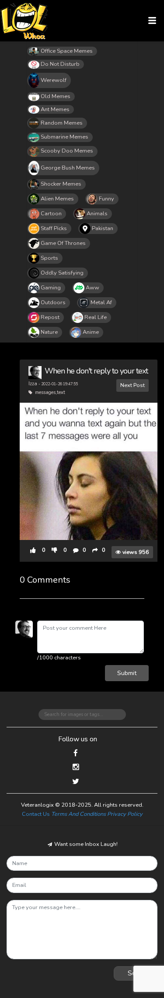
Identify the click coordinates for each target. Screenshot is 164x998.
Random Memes (62, 123)
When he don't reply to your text (96, 371)
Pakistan (102, 228)
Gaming (51, 288)
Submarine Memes (64, 137)
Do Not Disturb (60, 64)
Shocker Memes (61, 184)
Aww (92, 288)
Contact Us (36, 814)
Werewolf (53, 80)
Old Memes (55, 96)
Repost (50, 317)
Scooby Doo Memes (67, 151)
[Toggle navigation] (152, 21)
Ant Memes (55, 109)
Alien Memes (57, 199)
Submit (126, 673)
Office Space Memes (67, 51)
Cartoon (51, 213)
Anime (91, 332)
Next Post (132, 385)
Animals (97, 213)
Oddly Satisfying (62, 273)
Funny (106, 199)
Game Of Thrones (63, 243)
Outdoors (53, 302)
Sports (49, 258)
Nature (49, 332)
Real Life (95, 317)
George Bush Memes (68, 168)
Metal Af (101, 302)
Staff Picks (54, 228)
